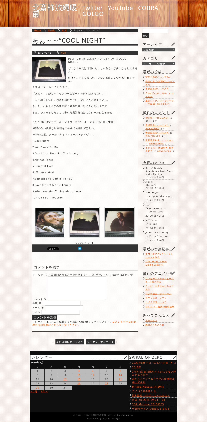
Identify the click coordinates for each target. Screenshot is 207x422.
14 (120, 375)
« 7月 (33, 391)
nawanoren (152, 128)
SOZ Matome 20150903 (148, 404)
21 (120, 379)
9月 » (44, 391)
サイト (36, 312)
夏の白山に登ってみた (69, 341)
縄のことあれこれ (154, 324)
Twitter (92, 7)
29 (37, 387)
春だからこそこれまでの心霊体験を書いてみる (153, 380)
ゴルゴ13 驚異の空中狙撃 (159, 306)
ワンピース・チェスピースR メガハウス (159, 280)
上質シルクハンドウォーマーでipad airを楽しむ (159, 102)
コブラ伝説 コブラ (156, 302)
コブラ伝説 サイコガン (158, 293)
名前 (36, 303)
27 (106, 383)
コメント (39, 299)
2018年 (136, 367)
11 (79, 375)
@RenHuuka (152, 135)
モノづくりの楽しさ (144, 391)
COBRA (148, 7)
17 (65, 379)
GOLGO (93, 13)
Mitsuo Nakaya (111, 418)
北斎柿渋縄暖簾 (55, 10)
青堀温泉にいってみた (157, 88)
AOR (63, 52)
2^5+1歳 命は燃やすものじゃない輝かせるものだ (154, 373)
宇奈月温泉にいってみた (158, 77)
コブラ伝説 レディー (157, 298)
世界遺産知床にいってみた (159, 140)
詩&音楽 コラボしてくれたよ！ (151, 395)
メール (38, 307)
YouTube (120, 7)
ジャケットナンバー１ (100, 341)
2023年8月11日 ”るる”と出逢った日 (154, 362)
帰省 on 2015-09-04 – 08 (148, 400)
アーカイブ (151, 320)
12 (92, 375)
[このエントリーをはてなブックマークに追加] (79, 249)
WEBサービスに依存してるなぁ (151, 408)
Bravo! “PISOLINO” (157, 117)
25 (79, 383)
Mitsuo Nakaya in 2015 (148, 386)
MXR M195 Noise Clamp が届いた (156, 263)
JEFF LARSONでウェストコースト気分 (159, 256)
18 (79, 379)
